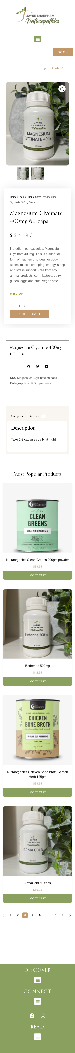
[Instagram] (43, 1016)
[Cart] (45, 67)
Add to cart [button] (37, 575)
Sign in (58, 67)
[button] (37, 39)
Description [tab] (16, 416)
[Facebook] (32, 1016)
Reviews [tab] (36, 416)
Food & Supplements (29, 197)
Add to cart (30, 314)
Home (13, 197)
